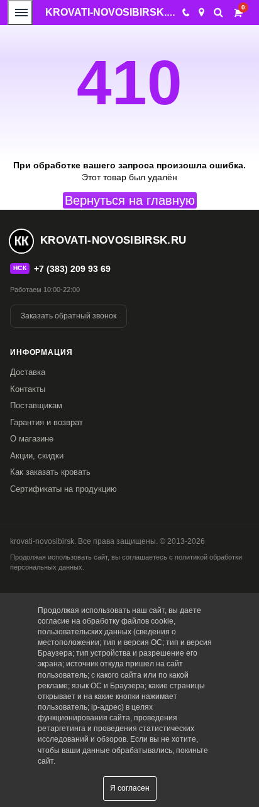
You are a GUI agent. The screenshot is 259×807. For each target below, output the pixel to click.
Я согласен (130, 788)
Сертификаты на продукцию (63, 489)
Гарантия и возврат (46, 422)
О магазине (31, 438)
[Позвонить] (185, 13)
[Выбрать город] (201, 12)
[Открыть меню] (20, 12)
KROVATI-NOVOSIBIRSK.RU (113, 12)
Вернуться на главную (130, 200)
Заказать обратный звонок (68, 315)
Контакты (27, 389)
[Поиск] (218, 12)
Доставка (27, 372)
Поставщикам (36, 405)
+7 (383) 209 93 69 (72, 269)
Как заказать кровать (50, 472)
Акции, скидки (36, 455)
